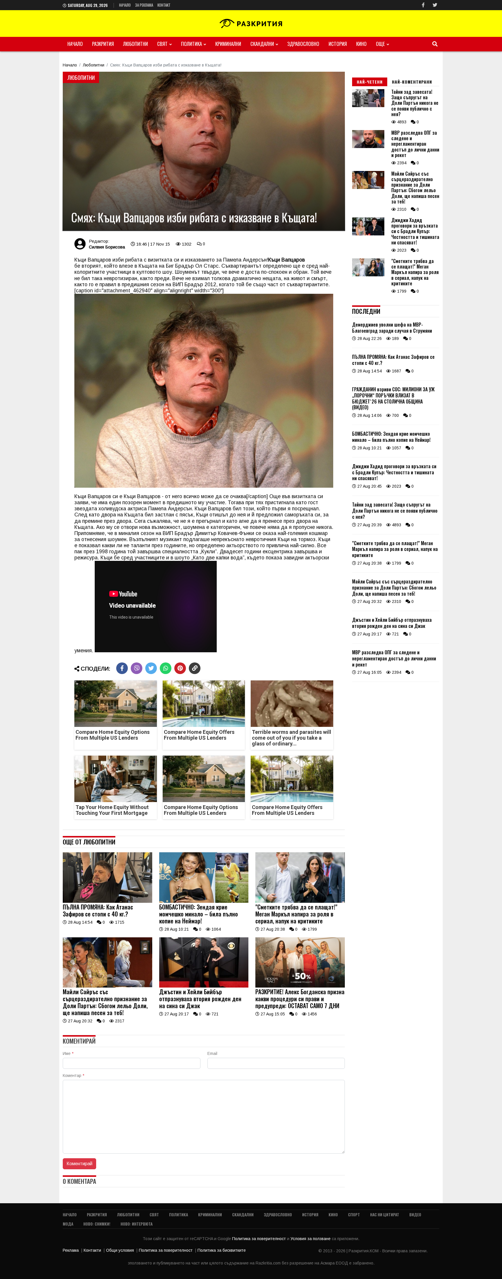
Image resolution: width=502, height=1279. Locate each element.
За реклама (144, 5)
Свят (162, 43)
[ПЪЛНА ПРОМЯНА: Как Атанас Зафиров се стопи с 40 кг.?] (107, 901)
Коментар (73, 1075)
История (338, 43)
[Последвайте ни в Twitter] (435, 5)
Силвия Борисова (107, 247)
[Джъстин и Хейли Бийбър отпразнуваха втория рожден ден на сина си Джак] (204, 986)
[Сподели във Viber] (136, 668)
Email (212, 1053)
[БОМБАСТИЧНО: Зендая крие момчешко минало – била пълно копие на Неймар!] (204, 901)
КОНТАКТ (164, 5)
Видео (415, 1214)
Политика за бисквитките (222, 1250)
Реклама (71, 1250)
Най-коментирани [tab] (412, 82)
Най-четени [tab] (370, 82)
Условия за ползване (311, 1238)
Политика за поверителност (259, 1238)
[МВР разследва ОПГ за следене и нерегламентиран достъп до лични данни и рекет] (368, 146)
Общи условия (120, 1250)
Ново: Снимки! (96, 1224)
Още (380, 43)
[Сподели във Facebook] (122, 668)
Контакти (92, 1250)
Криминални (228, 43)
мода (68, 1224)
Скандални (262, 43)
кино (361, 43)
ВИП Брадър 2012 (194, 284)
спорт (354, 1214)
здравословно (303, 43)
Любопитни (135, 43)
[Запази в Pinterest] (180, 668)
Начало (125, 5)
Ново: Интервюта (137, 1224)
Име (68, 1053)
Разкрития (103, 43)
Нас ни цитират (384, 1214)
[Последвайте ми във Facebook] (423, 5)
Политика (191, 43)
